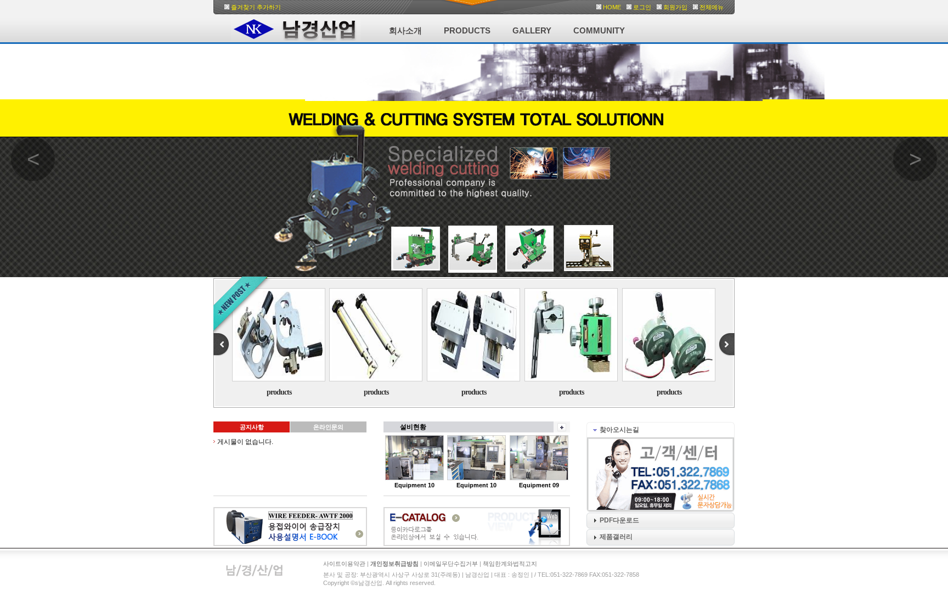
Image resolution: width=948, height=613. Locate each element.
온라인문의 (328, 427)
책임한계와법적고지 (510, 563)
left (221, 344)
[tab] (660, 430)
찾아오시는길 (619, 430)
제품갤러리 (616, 537)
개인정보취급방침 (394, 563)
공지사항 (252, 427)
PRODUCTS (467, 30)
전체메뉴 (711, 7)
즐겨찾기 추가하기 (256, 7)
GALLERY (531, 30)
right (727, 344)
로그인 (642, 7)
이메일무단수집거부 (451, 563)
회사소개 (405, 30)
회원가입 (675, 7)
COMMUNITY (599, 30)
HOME (612, 7)
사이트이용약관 (344, 563)
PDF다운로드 (619, 520)
